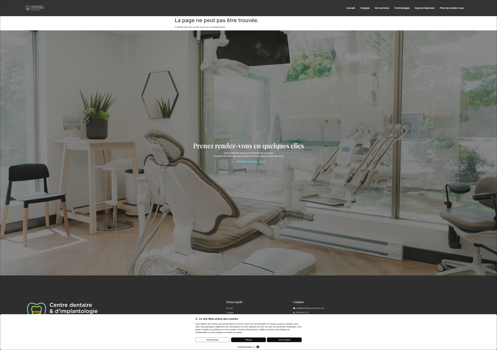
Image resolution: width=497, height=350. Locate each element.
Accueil (350, 8)
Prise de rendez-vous (452, 8)
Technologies (402, 8)
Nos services (382, 8)
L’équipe (365, 8)
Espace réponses (425, 8)
